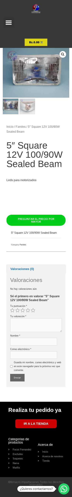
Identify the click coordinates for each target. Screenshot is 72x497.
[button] (9, 22)
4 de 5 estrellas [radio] (28, 310)
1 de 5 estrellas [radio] (12, 310)
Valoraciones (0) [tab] (22, 269)
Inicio (9, 126)
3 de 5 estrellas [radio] (22, 310)
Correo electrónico (20, 349)
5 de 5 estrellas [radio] (33, 310)
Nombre (15, 335)
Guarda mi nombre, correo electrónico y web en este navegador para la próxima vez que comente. (37, 366)
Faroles (21, 126)
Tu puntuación (18, 306)
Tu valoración (18, 316)
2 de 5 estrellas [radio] (17, 310)
